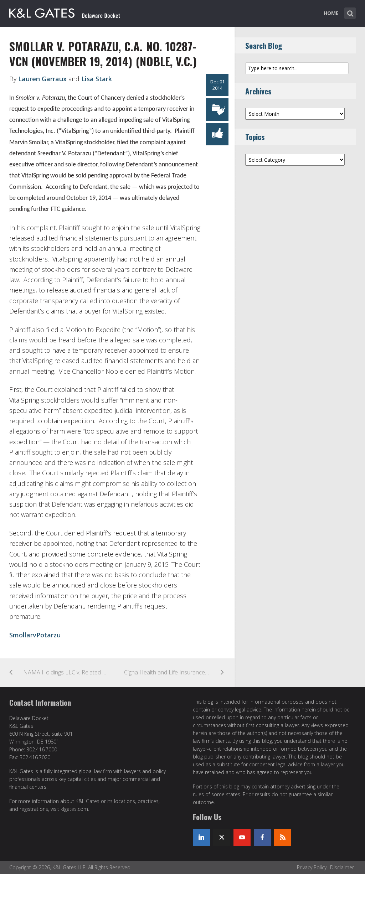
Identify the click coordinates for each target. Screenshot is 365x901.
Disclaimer (342, 867)
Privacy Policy (312, 867)
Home (331, 13)
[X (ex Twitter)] (221, 837)
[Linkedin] (201, 837)
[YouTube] (242, 837)
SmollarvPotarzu (35, 635)
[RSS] (282, 837)
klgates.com (74, 809)
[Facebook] (262, 837)
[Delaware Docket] (64, 11)
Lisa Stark (96, 78)
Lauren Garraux (42, 78)
